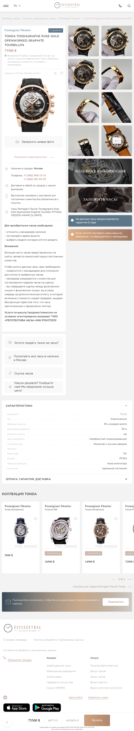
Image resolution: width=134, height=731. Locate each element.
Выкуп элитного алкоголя (106, 687)
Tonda (123, 414)
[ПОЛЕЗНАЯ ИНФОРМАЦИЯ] (100, 183)
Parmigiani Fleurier (18, 30)
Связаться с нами (98, 697)
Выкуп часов (98, 671)
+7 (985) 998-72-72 (35, 175)
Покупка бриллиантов (104, 665)
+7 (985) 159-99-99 (35, 179)
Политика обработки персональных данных (59, 639)
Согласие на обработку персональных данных (30, 650)
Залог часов (97, 676)
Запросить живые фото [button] (38, 142)
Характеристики (19, 405)
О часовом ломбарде (15, 639)
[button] (5, 6)
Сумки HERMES (56, 687)
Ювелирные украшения (61, 671)
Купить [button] (97, 720)
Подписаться (116, 601)
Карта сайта (76, 697)
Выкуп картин (98, 682)
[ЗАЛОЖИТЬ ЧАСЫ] (100, 211)
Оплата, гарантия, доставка (28, 479)
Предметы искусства (60, 682)
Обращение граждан (20, 659)
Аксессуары (54, 676)
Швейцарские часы (59, 665)
